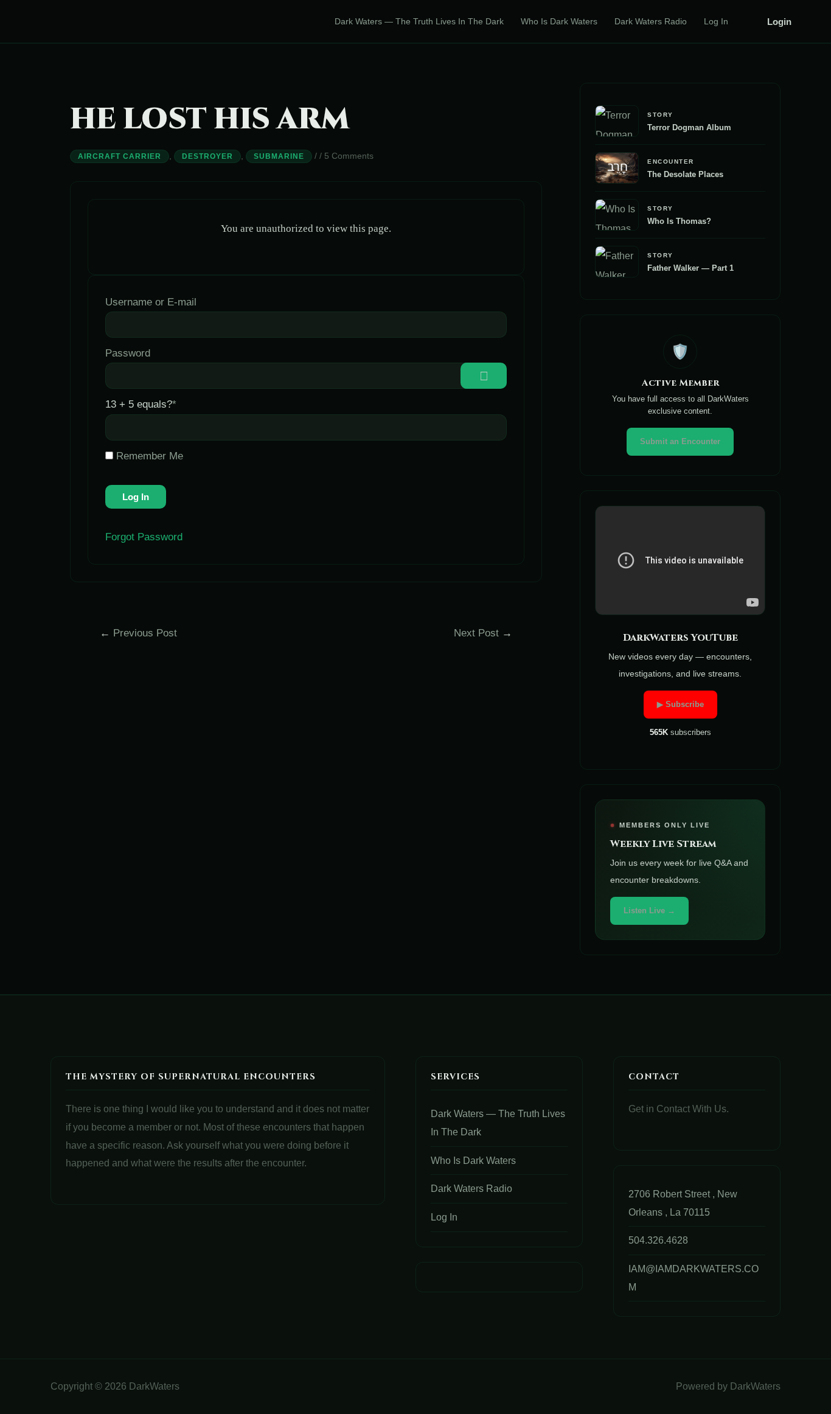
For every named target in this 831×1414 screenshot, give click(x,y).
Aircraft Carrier (119, 156)
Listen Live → (649, 910)
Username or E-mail (150, 302)
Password (127, 353)
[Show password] (484, 376)
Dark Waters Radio (650, 21)
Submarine (279, 156)
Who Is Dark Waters (559, 21)
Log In (716, 21)
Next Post (483, 633)
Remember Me (148, 456)
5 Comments (349, 156)
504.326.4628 (658, 1240)
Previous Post (138, 633)
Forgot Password (144, 537)
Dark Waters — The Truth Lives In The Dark (419, 21)
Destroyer (207, 156)
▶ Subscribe (680, 704)
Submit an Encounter (680, 441)
